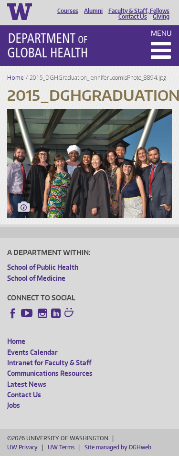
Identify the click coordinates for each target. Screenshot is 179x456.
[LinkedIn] (56, 313)
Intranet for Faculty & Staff (49, 363)
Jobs (13, 405)
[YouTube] (28, 313)
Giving (161, 17)
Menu (161, 33)
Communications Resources (50, 373)
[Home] (47, 45)
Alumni (93, 11)
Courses (67, 11)
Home (15, 78)
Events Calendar (32, 352)
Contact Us (132, 17)
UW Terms (61, 447)
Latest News (26, 384)
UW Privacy (22, 447)
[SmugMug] (70, 313)
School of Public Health (42, 267)
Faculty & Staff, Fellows (138, 11)
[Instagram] (42, 313)
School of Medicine (36, 278)
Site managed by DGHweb (117, 447)
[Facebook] (13, 313)
